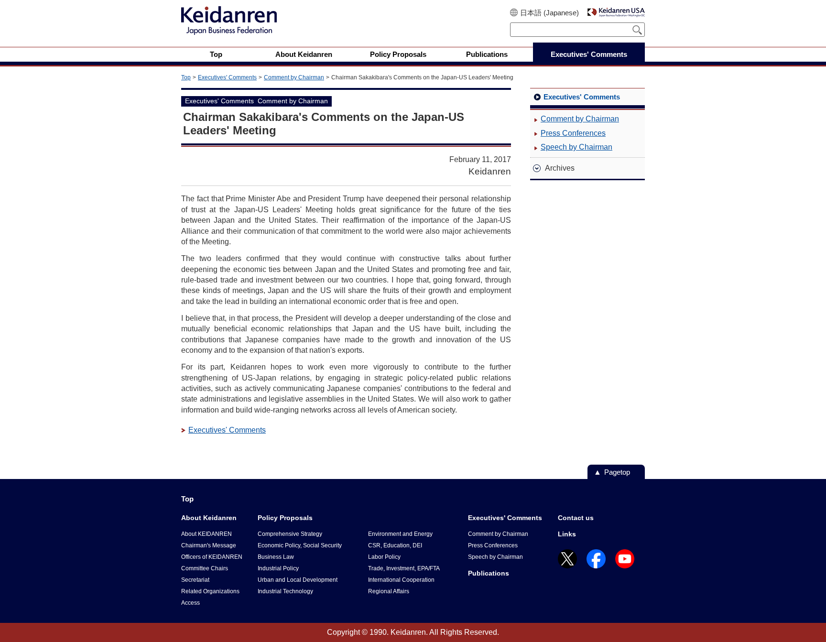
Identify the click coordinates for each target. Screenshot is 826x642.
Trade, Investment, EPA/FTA (404, 568)
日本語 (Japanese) (549, 13)
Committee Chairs (204, 568)
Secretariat (195, 580)
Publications (488, 573)
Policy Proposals (285, 518)
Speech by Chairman (576, 147)
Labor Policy (384, 557)
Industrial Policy (278, 568)
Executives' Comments (227, 77)
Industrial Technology (285, 591)
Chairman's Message (208, 545)
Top (186, 77)
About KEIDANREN (206, 534)
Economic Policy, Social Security (300, 545)
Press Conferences (573, 133)
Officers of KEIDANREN (211, 557)
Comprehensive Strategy (290, 534)
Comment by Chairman (294, 77)
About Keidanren (209, 518)
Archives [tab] (560, 168)
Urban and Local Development (297, 580)
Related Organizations (210, 591)
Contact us (576, 518)
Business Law (276, 557)
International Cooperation (401, 580)
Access (190, 602)
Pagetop (617, 472)
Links (567, 534)
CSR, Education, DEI (395, 545)
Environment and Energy (400, 534)
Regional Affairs (388, 591)
